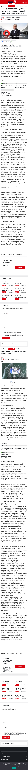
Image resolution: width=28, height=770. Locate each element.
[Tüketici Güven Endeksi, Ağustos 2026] (7, 85)
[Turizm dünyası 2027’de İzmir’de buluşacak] (21, 85)
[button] (23, 3)
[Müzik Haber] (13, 2)
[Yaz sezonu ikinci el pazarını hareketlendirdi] (7, 297)
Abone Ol (20, 267)
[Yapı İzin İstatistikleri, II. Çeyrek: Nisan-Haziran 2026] (20, 290)
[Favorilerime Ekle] (10, 45)
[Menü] (2, 3)
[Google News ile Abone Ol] (5, 42)
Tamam (14, 768)
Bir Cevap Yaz (6, 305)
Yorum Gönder (6, 338)
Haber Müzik (8, 17)
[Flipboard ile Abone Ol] (13, 42)
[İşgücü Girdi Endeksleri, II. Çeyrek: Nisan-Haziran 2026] (20, 297)
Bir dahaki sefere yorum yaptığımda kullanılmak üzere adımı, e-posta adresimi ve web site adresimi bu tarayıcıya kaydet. (15, 334)
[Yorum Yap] (14, 45)
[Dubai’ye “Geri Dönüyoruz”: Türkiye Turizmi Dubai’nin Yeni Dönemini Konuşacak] (7, 92)
